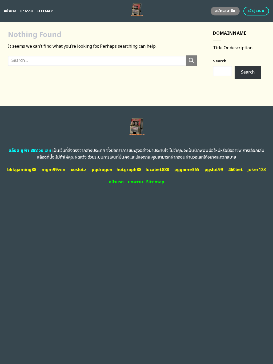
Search (219, 61)
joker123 (256, 170)
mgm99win (53, 170)
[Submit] (191, 60)
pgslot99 (213, 170)
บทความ (26, 11)
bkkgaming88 (21, 170)
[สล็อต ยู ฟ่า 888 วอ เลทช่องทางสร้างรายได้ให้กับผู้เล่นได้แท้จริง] (136, 11)
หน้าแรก (10, 11)
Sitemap (45, 11)
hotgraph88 (129, 170)
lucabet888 (157, 170)
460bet (235, 170)
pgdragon (102, 170)
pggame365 (186, 170)
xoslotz (78, 170)
